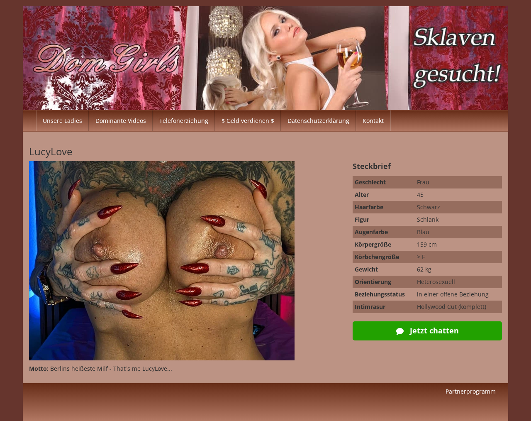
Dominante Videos (120, 121)
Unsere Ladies (62, 121)
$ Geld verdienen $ (248, 121)
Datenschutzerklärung (318, 121)
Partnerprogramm (471, 391)
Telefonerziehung (183, 121)
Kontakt (373, 121)
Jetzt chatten (433, 330)
